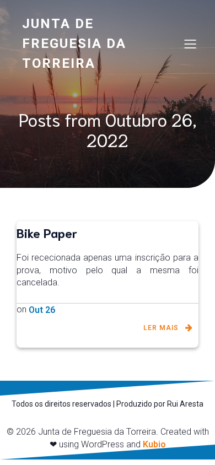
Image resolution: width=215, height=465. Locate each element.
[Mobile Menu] (190, 43)
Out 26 (42, 310)
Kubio (154, 444)
